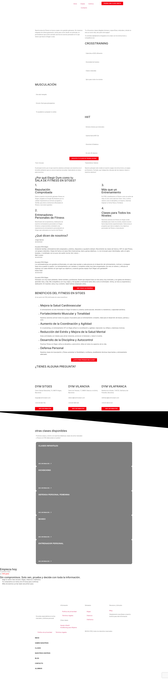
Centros (91, 4)
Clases (82, 4)
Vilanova (89, 615)
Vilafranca (90, 619)
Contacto (84, 8)
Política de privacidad (69, 611)
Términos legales (67, 615)
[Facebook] (43, 623)
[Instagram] (38, 623)
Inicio (75, 4)
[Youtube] (48, 623)
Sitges (89, 611)
